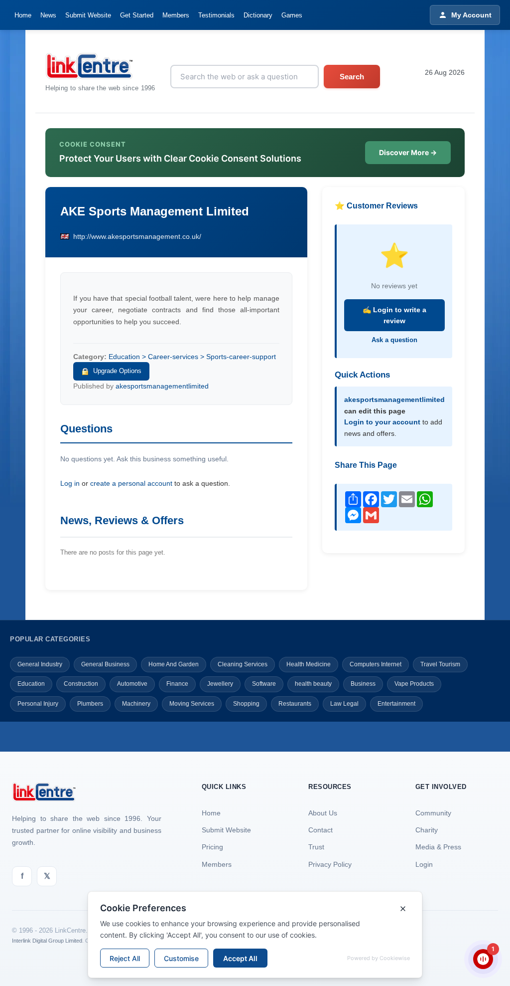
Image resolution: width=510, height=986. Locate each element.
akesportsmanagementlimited (162, 386)
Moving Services (191, 703)
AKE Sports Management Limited (154, 211)
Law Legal (344, 703)
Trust (316, 847)
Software (264, 683)
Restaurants (294, 703)
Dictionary (258, 15)
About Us (322, 813)
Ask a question (394, 340)
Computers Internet (375, 664)
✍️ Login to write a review (394, 315)
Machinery (136, 703)
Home (22, 15)
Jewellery (220, 683)
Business (363, 683)
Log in (70, 483)
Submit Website (88, 15)
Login (424, 864)
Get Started (136, 15)
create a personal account (131, 483)
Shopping (246, 703)
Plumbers (90, 703)
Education (31, 683)
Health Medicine (308, 664)
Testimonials (216, 15)
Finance (177, 683)
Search (352, 76)
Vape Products (414, 683)
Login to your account (382, 422)
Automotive (132, 683)
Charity (426, 830)
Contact (320, 830)
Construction (81, 683)
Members (175, 15)
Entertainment (396, 703)
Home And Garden (173, 664)
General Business (105, 664)
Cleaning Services (242, 664)
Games (291, 15)
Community (433, 813)
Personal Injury (37, 703)
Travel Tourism (440, 664)
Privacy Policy (330, 864)
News (48, 15)
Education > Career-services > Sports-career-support (192, 357)
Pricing (212, 847)
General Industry (39, 664)
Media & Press (438, 847)
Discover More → (408, 152)
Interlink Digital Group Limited (47, 941)
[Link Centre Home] (100, 66)
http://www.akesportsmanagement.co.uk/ (137, 236)
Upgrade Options (117, 371)
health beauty (313, 683)
